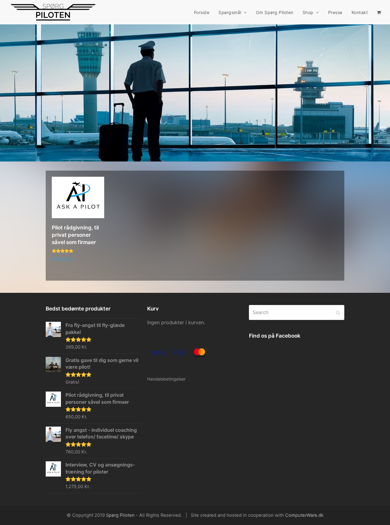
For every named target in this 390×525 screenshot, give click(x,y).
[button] (378, 12)
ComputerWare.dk (304, 515)
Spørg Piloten (120, 515)
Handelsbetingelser (166, 378)
